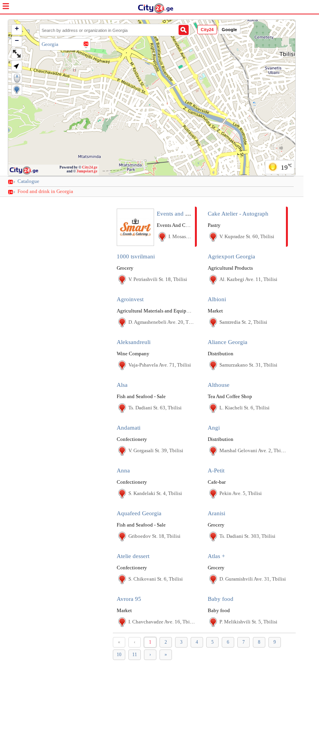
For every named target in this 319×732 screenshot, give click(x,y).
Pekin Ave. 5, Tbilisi (240, 493)
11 (134, 654)
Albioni (217, 299)
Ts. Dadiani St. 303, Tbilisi (247, 536)
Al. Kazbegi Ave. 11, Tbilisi (248, 279)
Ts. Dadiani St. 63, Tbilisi (155, 408)
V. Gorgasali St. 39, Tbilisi (155, 450)
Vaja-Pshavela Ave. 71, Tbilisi (159, 365)
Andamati (128, 428)
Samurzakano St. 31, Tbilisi (248, 365)
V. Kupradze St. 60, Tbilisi (246, 236)
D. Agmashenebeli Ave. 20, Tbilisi (164, 322)
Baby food (220, 599)
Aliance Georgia (227, 342)
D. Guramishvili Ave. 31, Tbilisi (252, 579)
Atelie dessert (133, 556)
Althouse (219, 385)
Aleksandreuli (134, 342)
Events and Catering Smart (189, 214)
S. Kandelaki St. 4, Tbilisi (155, 493)
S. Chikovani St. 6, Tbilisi (155, 579)
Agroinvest (130, 299)
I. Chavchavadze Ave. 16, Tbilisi (162, 622)
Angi (214, 428)
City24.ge (89, 167)
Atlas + (216, 556)
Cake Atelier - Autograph (238, 214)
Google (229, 29)
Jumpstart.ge (87, 171)
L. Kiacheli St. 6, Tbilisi (244, 408)
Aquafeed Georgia (139, 513)
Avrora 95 (129, 599)
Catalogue (28, 181)
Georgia (50, 44)
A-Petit (216, 470)
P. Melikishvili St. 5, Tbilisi (248, 622)
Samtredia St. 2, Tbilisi (243, 322)
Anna (123, 470)
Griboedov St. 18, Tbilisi (154, 536)
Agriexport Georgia (231, 256)
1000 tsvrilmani (136, 256)
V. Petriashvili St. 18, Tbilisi (157, 279)
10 (119, 654)
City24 (207, 29)
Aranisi (216, 513)
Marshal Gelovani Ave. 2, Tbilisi (253, 450)
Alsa (122, 385)
